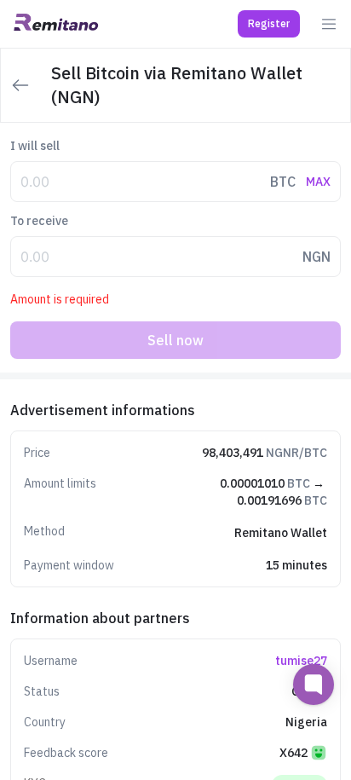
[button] (269, 24)
